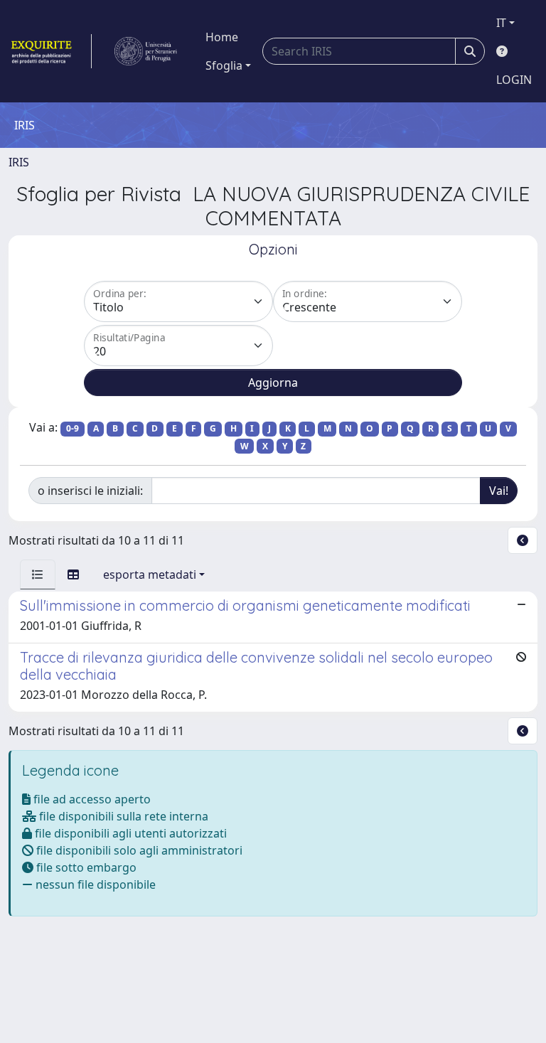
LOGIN (514, 79)
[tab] (37, 574)
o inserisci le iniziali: (90, 490)
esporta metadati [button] (149, 574)
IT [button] (501, 23)
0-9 (72, 428)
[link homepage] (50, 51)
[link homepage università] (145, 51)
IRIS (19, 162)
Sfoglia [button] (223, 65)
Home (221, 37)
